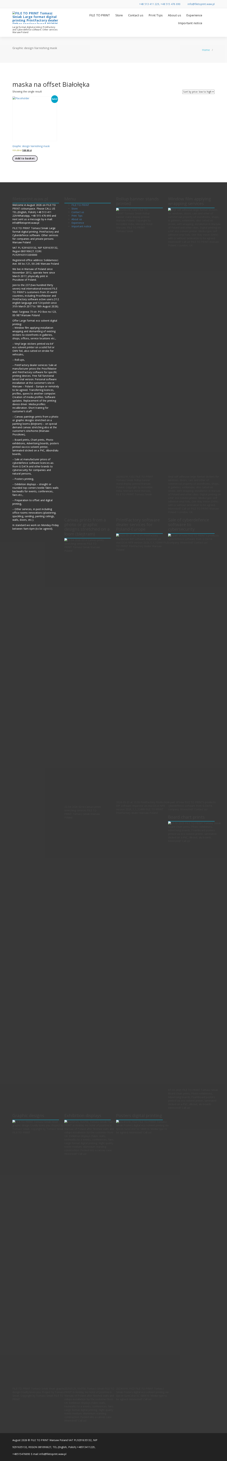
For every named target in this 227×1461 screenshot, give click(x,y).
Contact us (135, 15)
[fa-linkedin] (19, 4)
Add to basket (25, 158)
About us (174, 15)
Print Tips (156, 15)
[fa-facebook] (13, 4)
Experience (194, 15)
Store (119, 15)
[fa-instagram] (30, 4)
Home (206, 50)
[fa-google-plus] (24, 4)
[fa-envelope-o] (35, 4)
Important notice (190, 23)
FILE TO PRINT (99, 15)
